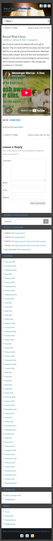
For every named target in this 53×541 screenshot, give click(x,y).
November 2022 (10, 364)
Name (5, 184)
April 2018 (8, 417)
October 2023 (10, 335)
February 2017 (10, 446)
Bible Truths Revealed (17, 8)
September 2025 (11, 270)
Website (5, 197)
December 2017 (10, 426)
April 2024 (8, 315)
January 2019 (10, 401)
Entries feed (9, 516)
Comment (5, 163)
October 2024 (10, 290)
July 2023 (8, 344)
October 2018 (10, 405)
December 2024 (10, 286)
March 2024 (9, 319)
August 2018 (9, 413)
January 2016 (10, 467)
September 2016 (11, 458)
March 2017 (9, 442)
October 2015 (10, 479)
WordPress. (45, 531)
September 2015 (11, 483)
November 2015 (10, 475)
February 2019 (10, 397)
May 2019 (8, 385)
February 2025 (10, 278)
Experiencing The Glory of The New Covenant (30, 241)
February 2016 (10, 462)
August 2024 (9, 299)
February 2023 (10, 352)
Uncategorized (32, 40)
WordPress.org (10, 524)
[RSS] (49, 6)
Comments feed (10, 520)
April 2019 (8, 389)
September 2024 (11, 294)
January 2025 (10, 282)
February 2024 (10, 323)
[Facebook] (41, 6)
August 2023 (9, 340)
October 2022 (10, 368)
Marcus (8, 40)
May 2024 (8, 311)
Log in (7, 512)
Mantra (36, 531)
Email (5, 192)
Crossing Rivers (19, 233)
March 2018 (9, 421)
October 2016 (10, 454)
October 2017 (10, 434)
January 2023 (10, 356)
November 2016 (10, 450)
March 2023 (9, 348)
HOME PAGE (15, 120)
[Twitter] (45, 6)
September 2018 (11, 409)
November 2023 (10, 331)
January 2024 (10, 327)
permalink (18, 127)
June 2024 (9, 307)
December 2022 (10, 360)
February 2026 (10, 262)
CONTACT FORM (10, 28)
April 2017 (8, 438)
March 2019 (9, 393)
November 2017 (10, 430)
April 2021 (8, 380)
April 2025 (8, 274)
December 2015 (10, 471)
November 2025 (10, 266)
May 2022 (8, 372)
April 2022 (8, 376)
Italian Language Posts (13, 495)
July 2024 (8, 303)
